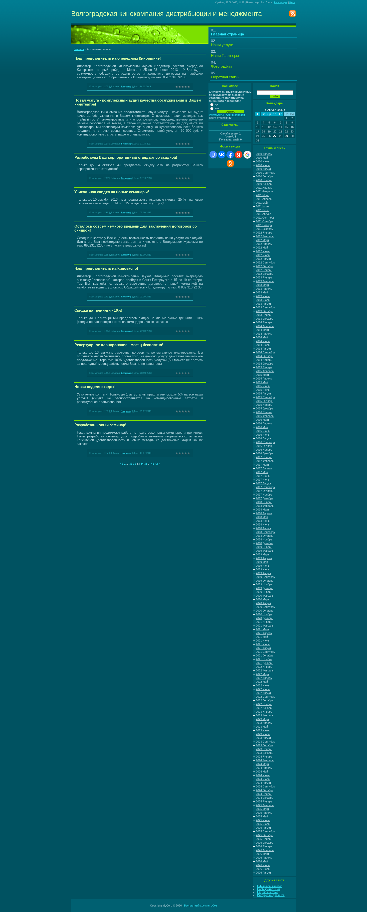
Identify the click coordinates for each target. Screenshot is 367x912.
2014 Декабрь (264, 363)
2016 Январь (264, 412)
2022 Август (263, 692)
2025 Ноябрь (264, 838)
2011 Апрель (264, 198)
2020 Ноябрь (264, 614)
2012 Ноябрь (264, 269)
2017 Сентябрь (265, 487)
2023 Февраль (265, 715)
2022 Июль (263, 689)
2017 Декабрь (264, 498)
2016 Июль (263, 434)
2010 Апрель (264, 153)
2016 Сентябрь (265, 442)
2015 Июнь (263, 386)
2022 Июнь (263, 685)
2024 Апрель (264, 767)
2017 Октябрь (264, 490)
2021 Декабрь (264, 662)
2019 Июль (263, 569)
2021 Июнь (263, 640)
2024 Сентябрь (265, 786)
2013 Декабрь (264, 318)
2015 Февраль (265, 371)
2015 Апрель (264, 378)
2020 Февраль (265, 595)
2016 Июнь (263, 430)
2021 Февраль (265, 625)
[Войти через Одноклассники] (230, 163)
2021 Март (262, 629)
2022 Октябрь (264, 700)
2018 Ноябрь (264, 539)
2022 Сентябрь (265, 696)
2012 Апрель (264, 243)
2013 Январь (264, 277)
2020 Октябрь (264, 610)
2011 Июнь (262, 206)
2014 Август (263, 348)
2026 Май (262, 861)
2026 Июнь (263, 865)
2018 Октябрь (264, 535)
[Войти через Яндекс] (238, 154)
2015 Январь (264, 367)
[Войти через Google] (247, 155)
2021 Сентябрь (265, 651)
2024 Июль (263, 779)
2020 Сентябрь (265, 606)
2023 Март (262, 719)
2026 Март (262, 853)
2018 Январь (264, 502)
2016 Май (262, 427)
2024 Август (263, 782)
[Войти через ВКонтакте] (221, 154)
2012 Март (262, 240)
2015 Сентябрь (265, 397)
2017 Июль (263, 479)
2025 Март (262, 808)
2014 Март (262, 329)
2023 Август (263, 737)
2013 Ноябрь (264, 314)
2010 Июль (263, 165)
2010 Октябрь (264, 176)
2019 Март (262, 554)
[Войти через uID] (213, 154)
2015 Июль (263, 389)
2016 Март (262, 419)
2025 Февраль (265, 805)
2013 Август (263, 303)
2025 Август (263, 827)
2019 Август (263, 573)
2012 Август (263, 258)
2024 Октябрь (264, 790)
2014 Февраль (265, 326)
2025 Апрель (264, 812)
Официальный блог (269, 886)
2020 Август (263, 603)
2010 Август (263, 168)
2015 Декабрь (264, 408)
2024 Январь (264, 756)
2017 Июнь (263, 475)
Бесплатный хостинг (197, 905)
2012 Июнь (263, 251)
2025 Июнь (263, 820)
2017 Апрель (264, 468)
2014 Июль (263, 344)
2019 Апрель (264, 558)
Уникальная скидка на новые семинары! (111, 192)
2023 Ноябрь (264, 749)
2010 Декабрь (264, 183)
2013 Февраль (265, 281)
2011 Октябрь (264, 221)
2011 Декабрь (264, 228)
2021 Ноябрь (264, 659)
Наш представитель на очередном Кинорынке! (117, 58)
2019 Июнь (263, 565)
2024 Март (262, 764)
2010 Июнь (263, 161)
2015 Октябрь (264, 400)
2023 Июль (263, 734)
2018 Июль (263, 524)
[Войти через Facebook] (230, 154)
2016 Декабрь (264, 453)
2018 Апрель (264, 513)
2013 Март (262, 284)
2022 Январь (264, 666)
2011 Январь (264, 187)
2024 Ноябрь (264, 793)
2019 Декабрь (264, 588)
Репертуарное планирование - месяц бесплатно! (118, 345)
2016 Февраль (265, 415)
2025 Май (262, 816)
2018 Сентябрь (265, 531)
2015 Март (262, 374)
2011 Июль (262, 210)
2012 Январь (264, 232)
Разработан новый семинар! (100, 425)
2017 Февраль (265, 460)
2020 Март (262, 599)
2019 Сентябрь (265, 576)
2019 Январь (264, 546)
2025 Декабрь (264, 842)
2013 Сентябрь (265, 307)
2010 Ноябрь (264, 180)
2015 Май (262, 382)
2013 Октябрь (264, 311)
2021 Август (263, 648)
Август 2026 (275, 109)
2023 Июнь (263, 730)
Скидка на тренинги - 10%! (98, 310)
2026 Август (263, 872)
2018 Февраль (265, 505)
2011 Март (262, 195)
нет (217, 108)
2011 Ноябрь (264, 225)
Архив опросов (235, 114)
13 (275, 127)
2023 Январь (264, 711)
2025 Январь (264, 801)
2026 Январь (264, 846)
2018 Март (262, 509)
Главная (79, 49)
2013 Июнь (263, 296)
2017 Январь (264, 457)
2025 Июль (263, 823)
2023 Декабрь (264, 752)
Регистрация (280, 2)
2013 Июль (263, 299)
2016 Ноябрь (264, 449)
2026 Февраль (265, 850)
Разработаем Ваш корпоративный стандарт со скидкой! (125, 157)
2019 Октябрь (264, 580)
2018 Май (262, 517)
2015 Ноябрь (264, 404)
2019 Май (262, 561)
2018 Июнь (263, 520)
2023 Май (262, 726)
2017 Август (263, 483)
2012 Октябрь (264, 266)
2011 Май (262, 202)
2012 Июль (263, 255)
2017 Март (262, 464)
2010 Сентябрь (265, 172)
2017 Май (262, 472)
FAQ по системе (267, 892)
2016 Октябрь (264, 445)
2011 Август (263, 213)
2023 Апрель (264, 722)
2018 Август (263, 528)
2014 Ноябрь (264, 359)
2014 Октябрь (264, 356)
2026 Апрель (264, 857)
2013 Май (262, 292)
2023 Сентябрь (265, 741)
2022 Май (262, 681)
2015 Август (263, 393)
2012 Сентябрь (265, 262)
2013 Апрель (264, 288)
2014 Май (262, 337)
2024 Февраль (265, 760)
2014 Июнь (263, 341)
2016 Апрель (264, 423)
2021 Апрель (264, 633)
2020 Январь (264, 591)
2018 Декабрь (264, 543)
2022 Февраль (265, 670)
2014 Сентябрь (265, 352)
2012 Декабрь (264, 273)
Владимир (126, 86)
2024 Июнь (263, 775)
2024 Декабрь (264, 797)
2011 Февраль (264, 191)
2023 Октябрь (264, 745)
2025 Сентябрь (265, 831)
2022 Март (262, 674)
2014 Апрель (264, 333)
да (216, 104)
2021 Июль (263, 644)
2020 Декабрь (264, 618)
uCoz (214, 905)
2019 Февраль (265, 550)
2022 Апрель (264, 677)
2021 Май (262, 636)
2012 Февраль (265, 236)
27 (275, 136)
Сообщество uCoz (268, 889)
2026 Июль (263, 868)
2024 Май (262, 771)
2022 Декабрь (264, 707)
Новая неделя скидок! (95, 387)
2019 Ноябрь (264, 584)
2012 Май (262, 247)
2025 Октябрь (264, 835)
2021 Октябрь (264, 655)
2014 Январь (264, 322)
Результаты (216, 114)
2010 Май (262, 157)
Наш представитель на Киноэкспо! (106, 268)
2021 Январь (264, 621)
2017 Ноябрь (264, 494)
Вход (292, 2)
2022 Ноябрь (264, 704)
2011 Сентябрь (265, 217)
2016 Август (263, 438)
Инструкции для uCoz (271, 895)
